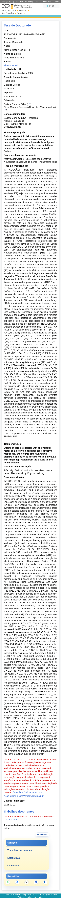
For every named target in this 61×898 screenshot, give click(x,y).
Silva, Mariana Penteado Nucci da (21, 107)
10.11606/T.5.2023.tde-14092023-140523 (24, 34)
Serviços (23, 10)
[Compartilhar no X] (26, 882)
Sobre (20, 13)
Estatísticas (13, 858)
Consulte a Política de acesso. (27, 792)
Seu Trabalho (8, 13)
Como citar (13, 865)
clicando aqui (10, 819)
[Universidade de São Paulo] (6, 6)
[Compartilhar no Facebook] (17, 882)
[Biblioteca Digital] (11, 6)
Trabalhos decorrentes (19, 850)
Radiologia (9, 81)
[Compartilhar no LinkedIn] (45, 882)
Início (4, 10)
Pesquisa (12, 10)
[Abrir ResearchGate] (36, 882)
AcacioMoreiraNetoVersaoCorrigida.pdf (23, 796)
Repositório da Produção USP (27, 1)
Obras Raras (46, 1)
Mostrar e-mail (11, 65)
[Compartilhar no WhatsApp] (8, 882)
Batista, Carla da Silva (15, 104)
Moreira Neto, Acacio (14, 50)
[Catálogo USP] (28, 50)
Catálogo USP (6, 2)
